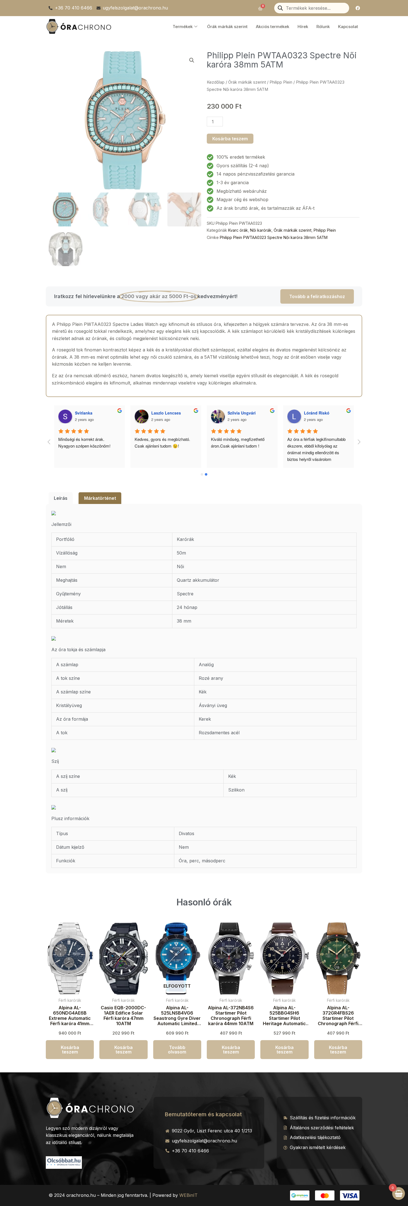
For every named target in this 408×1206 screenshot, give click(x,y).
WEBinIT (188, 1195)
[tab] (61, 498)
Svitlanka (83, 413)
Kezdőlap (216, 82)
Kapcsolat (348, 26)
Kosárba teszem (230, 138)
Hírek (303, 26)
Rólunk (323, 26)
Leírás (60, 498)
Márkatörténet (100, 498)
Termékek (183, 26)
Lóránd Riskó (316, 413)
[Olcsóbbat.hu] (63, 1162)
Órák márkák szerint (227, 26)
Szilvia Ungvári (242, 413)
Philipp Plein (281, 82)
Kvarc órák (238, 230)
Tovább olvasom (177, 1050)
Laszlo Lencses (166, 413)
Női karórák (260, 230)
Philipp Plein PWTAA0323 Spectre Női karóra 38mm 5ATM (274, 237)
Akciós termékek (272, 26)
